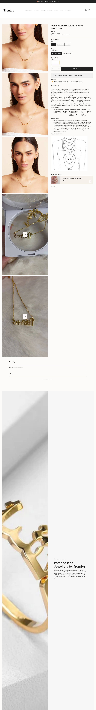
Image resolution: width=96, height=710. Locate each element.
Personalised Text (54, 58)
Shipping (53, 35)
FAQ (10, 374)
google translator (58, 125)
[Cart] (92, 10)
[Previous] (3, 1)
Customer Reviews (16, 368)
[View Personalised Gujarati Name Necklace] (25, 234)
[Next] (93, 1)
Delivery (12, 362)
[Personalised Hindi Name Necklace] (55, 180)
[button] (28, 10)
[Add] (90, 181)
